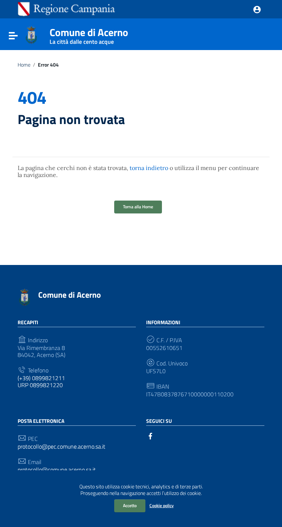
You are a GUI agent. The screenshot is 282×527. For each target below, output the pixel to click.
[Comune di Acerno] (31, 34)
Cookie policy (161, 505)
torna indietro (149, 167)
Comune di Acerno (89, 34)
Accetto (130, 505)
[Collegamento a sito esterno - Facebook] (150, 435)
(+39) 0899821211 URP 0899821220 (41, 382)
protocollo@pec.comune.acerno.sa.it (61, 446)
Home (24, 65)
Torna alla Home (138, 206)
